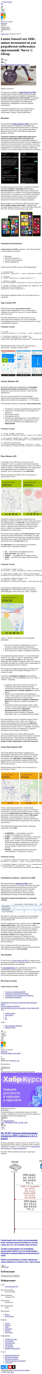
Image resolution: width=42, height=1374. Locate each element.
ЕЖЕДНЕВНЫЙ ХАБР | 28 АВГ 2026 (14, 1122)
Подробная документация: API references (19, 995)
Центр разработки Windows (10, 1006)
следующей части (8, 968)
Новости (8, 1325)
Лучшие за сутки (7, 1276)
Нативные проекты (11, 1359)
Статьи (7, 1323)
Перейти (4, 1118)
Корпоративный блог (12, 1355)
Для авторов (9, 1341)
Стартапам (8, 1362)
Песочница (9, 1332)
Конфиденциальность (12, 1348)
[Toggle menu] (1, 2)
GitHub (18, 1053)
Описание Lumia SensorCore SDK (17, 994)
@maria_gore (15, 1060)
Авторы (7, 1330)
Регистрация (9, 1316)
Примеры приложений (13, 997)
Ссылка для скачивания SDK (15, 992)
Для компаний (10, 1343)
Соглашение (9, 1346)
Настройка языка (7, 1370)
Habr (12, 1372)
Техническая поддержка (21, 1370)
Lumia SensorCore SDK (20, 960)
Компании (8, 1329)
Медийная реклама (11, 1357)
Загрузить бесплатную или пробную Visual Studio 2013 (20, 1008)
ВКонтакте (12, 1053)
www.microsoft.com (11, 1286)
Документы (9, 1345)
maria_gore (4, 34)
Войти (7, 1314)
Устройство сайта (11, 1339)
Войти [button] (3, 13)
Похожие (16, 1276)
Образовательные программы (15, 1361)
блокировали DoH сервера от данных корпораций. (20, 1147)
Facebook (4, 1053)
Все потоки (8, 2)
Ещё (7, 1267)
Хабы (7, 1327)
